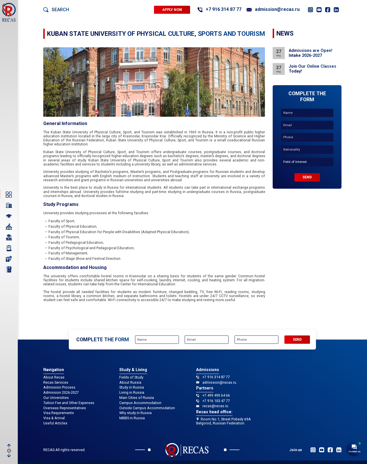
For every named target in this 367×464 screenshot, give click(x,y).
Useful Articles (55, 423)
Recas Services (55, 383)
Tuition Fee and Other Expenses (68, 403)
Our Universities (56, 398)
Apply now (172, 9)
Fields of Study (131, 377)
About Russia (130, 383)
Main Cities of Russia (136, 398)
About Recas (54, 377)
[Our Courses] (9, 237)
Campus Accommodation (140, 403)
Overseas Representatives (64, 408)
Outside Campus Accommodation (147, 408)
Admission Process (59, 387)
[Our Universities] (9, 226)
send (307, 177)
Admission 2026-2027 (61, 393)
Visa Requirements (58, 413)
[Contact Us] (9, 269)
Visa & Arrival (54, 418)
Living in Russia (131, 393)
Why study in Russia (135, 413)
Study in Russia (131, 387)
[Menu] (9, 194)
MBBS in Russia (132, 418)
